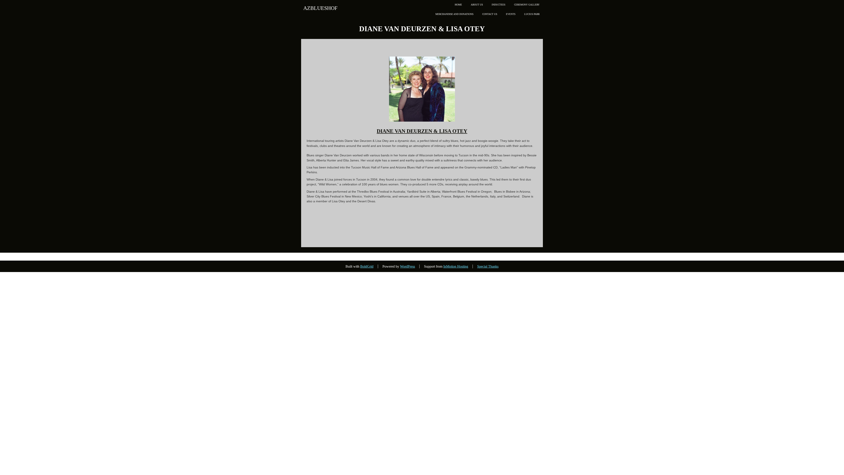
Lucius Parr (532, 14)
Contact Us (489, 14)
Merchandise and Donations (454, 14)
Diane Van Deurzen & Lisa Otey (422, 131)
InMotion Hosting (455, 266)
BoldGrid (366, 266)
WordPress (407, 266)
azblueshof (320, 8)
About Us (477, 4)
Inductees (498, 4)
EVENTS (510, 14)
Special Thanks (487, 266)
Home (458, 4)
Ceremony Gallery (527, 4)
